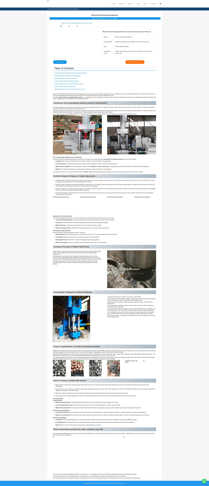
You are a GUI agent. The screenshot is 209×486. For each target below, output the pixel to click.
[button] (204, 481)
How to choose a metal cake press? (65, 86)
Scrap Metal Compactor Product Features (67, 81)
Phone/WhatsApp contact (135, 62)
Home (48, 9)
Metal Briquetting (55, 9)
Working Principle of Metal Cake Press (66, 78)
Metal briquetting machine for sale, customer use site (70, 89)
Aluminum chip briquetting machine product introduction (71, 73)
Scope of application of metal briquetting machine (69, 83)
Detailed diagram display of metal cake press (68, 75)
